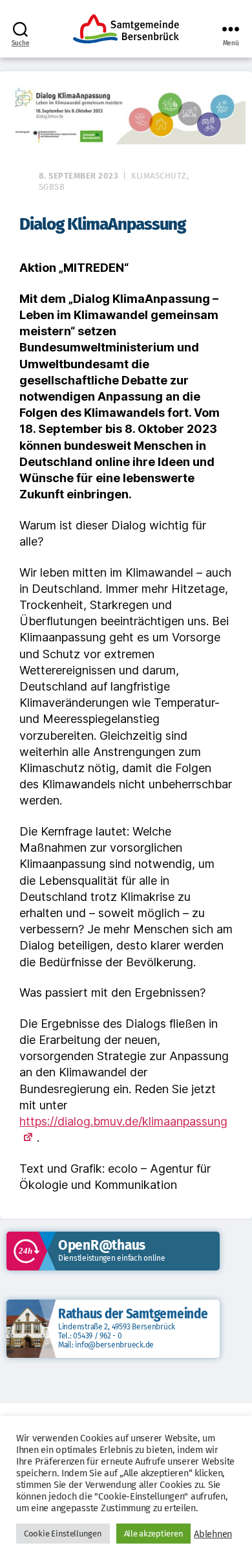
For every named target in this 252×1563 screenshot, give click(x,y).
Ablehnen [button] (213, 1534)
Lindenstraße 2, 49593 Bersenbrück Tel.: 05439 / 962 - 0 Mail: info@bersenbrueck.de (116, 1335)
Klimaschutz (159, 176)
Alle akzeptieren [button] (154, 1533)
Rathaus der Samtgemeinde (133, 1313)
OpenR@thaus (101, 1245)
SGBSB (52, 187)
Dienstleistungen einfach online (111, 1258)
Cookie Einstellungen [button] (63, 1533)
